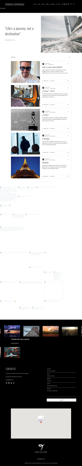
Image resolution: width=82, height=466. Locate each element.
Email (48, 387)
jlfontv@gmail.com (9, 393)
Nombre (49, 382)
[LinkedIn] (66, 4)
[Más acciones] (68, 64)
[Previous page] (35, 182)
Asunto (48, 397)
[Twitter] (64, 4)
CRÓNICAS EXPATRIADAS (14, 4)
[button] (69, 57)
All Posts (13, 57)
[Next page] (46, 182)
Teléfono (48, 392)
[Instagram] (62, 4)
